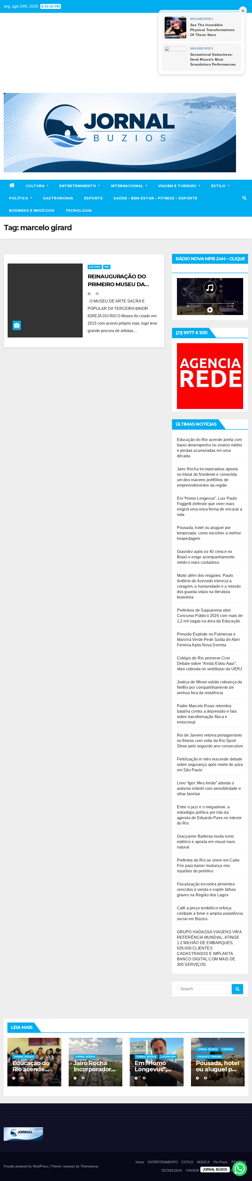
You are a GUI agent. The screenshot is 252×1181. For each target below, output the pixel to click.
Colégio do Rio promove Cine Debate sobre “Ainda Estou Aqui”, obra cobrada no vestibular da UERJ (209, 663)
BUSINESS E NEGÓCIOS (32, 210)
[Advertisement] (126, 55)
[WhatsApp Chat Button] (239, 1168)
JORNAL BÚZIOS (24, 1056)
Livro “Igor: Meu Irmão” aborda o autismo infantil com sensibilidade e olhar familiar (209, 788)
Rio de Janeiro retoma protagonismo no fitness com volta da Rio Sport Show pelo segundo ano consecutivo (210, 740)
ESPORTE (93, 198)
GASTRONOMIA (58, 198)
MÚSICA (203, 1162)
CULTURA (36, 186)
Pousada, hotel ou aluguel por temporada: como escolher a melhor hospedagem (209, 533)
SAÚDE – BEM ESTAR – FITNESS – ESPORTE (155, 198)
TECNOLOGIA (78, 210)
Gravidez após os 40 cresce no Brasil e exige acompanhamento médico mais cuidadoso (206, 556)
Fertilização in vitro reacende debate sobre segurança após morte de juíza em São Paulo (210, 764)
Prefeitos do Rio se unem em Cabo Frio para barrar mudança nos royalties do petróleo (208, 865)
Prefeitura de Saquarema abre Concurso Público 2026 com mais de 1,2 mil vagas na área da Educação (210, 615)
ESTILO (219, 186)
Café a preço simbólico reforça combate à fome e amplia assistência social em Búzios (210, 913)
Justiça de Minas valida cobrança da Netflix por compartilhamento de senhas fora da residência (209, 687)
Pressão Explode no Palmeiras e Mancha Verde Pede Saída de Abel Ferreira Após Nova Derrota (208, 639)
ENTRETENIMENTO (78, 186)
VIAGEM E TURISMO (178, 186)
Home (140, 1162)
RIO (107, 266)
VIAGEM (192, 1170)
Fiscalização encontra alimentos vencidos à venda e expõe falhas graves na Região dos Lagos (206, 889)
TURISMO (227, 1049)
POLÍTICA (19, 198)
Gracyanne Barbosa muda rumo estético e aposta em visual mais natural (206, 841)
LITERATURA (168, 1056)
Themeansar (89, 1166)
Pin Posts (221, 1162)
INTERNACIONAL (127, 186)
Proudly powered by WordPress (26, 1166)
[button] (244, 198)
